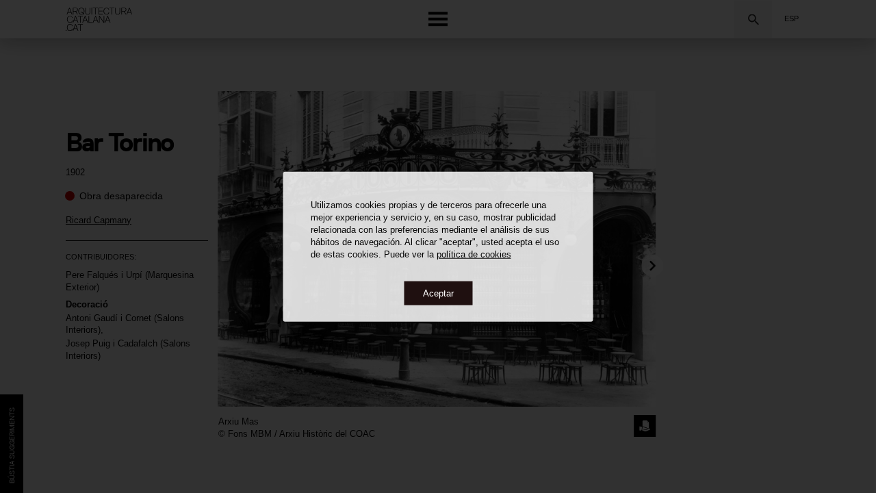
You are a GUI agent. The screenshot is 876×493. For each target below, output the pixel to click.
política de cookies (474, 254)
